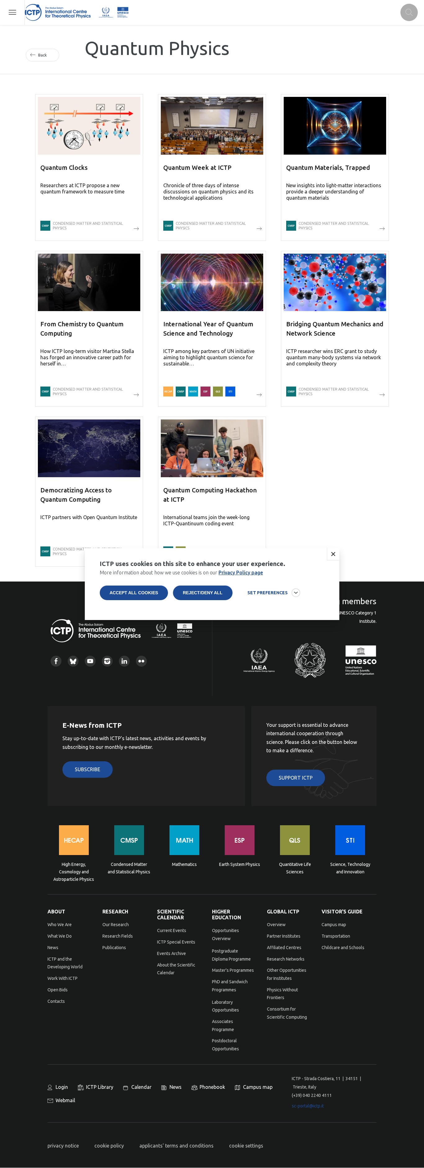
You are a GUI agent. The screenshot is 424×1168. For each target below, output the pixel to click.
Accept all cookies (134, 592)
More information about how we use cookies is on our (181, 572)
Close (333, 554)
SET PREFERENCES (267, 592)
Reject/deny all (203, 592)
